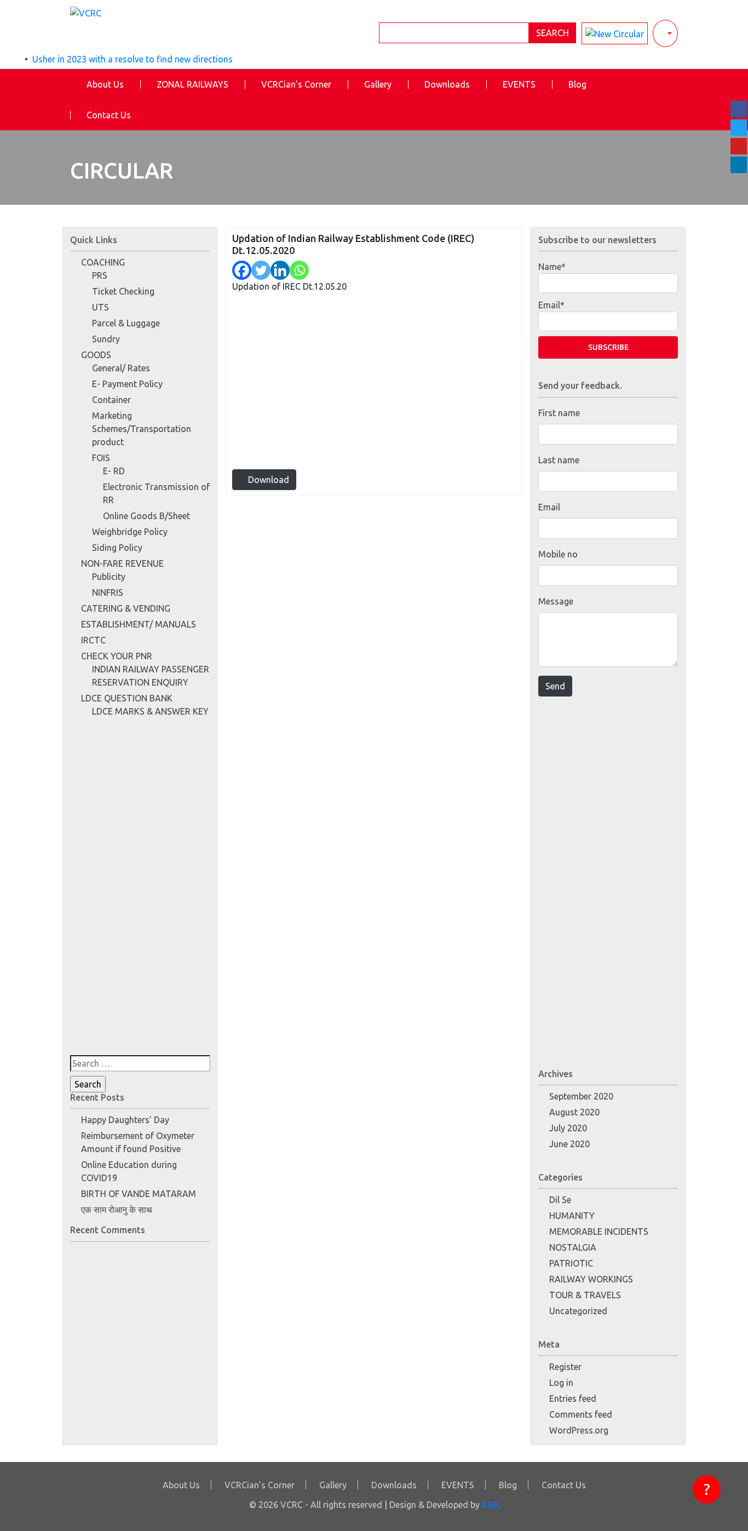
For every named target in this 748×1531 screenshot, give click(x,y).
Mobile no (558, 554)
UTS (100, 307)
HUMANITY (572, 1216)
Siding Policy (117, 547)
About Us (105, 84)
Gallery (378, 84)
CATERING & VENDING (125, 608)
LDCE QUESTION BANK (126, 698)
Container (111, 400)
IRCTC (93, 640)
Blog (577, 84)
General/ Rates (121, 368)
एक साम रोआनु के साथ (116, 1210)
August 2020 (574, 1112)
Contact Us (109, 115)
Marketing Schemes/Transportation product (141, 429)
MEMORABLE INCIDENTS (598, 1231)
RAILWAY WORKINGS (591, 1279)
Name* (552, 267)
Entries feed (572, 1398)
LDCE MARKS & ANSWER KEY (150, 711)
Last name (558, 460)
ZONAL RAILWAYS (192, 84)
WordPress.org (578, 1430)
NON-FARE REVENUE (122, 563)
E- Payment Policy (127, 384)
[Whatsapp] (299, 270)
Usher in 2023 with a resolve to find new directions (132, 59)
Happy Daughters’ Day (125, 1120)
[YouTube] (738, 146)
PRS (99, 275)
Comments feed (580, 1414)
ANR (490, 1505)
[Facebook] (241, 270)
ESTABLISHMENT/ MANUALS (138, 624)
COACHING (103, 262)
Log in (561, 1383)
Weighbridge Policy (130, 532)
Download (267, 480)
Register (565, 1367)
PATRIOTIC (571, 1263)
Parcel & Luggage (126, 323)
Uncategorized (578, 1311)
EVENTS (519, 84)
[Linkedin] (280, 270)
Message (555, 601)
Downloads (447, 84)
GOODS (96, 355)
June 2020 (569, 1144)
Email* (551, 305)
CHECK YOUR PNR (116, 656)
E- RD (114, 471)
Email (549, 507)
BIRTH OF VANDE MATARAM (138, 1194)
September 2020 (581, 1096)
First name (559, 413)
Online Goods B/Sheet (146, 516)
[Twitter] (261, 270)
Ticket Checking (123, 291)
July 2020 (568, 1128)
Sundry (106, 339)
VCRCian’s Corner (296, 84)
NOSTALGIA (572, 1247)
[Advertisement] (140, 891)
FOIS (101, 458)
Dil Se (560, 1200)
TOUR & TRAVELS (585, 1295)
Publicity (108, 577)
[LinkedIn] (738, 165)
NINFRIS (107, 592)
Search (552, 33)
